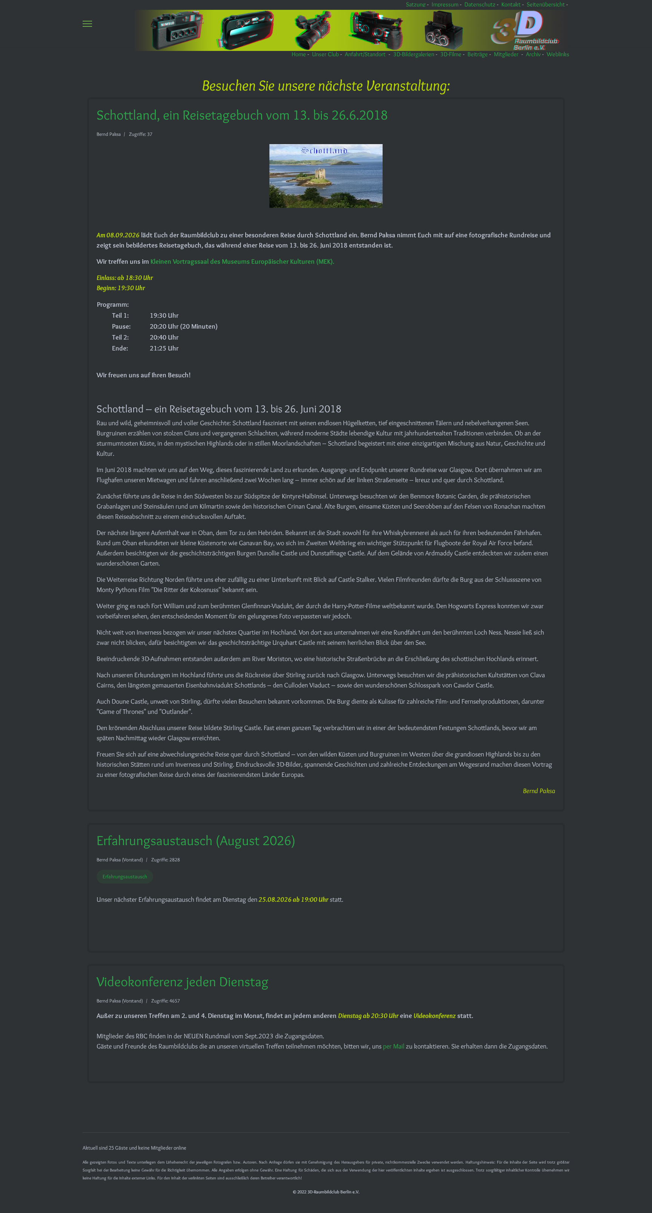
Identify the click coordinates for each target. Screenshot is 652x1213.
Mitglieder (506, 54)
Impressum (445, 4)
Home (299, 54)
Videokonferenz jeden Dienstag (183, 981)
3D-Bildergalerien (413, 54)
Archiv (533, 54)
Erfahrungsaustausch (125, 876)
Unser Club (325, 54)
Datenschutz (479, 4)
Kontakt (511, 4)
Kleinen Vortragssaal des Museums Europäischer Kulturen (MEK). (242, 261)
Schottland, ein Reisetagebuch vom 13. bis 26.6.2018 (242, 114)
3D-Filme (450, 54)
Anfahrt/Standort (365, 54)
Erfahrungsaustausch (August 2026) (196, 840)
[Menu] (87, 23)
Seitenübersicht (546, 4)
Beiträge (477, 54)
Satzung (416, 4)
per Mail (394, 1046)
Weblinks (558, 54)
